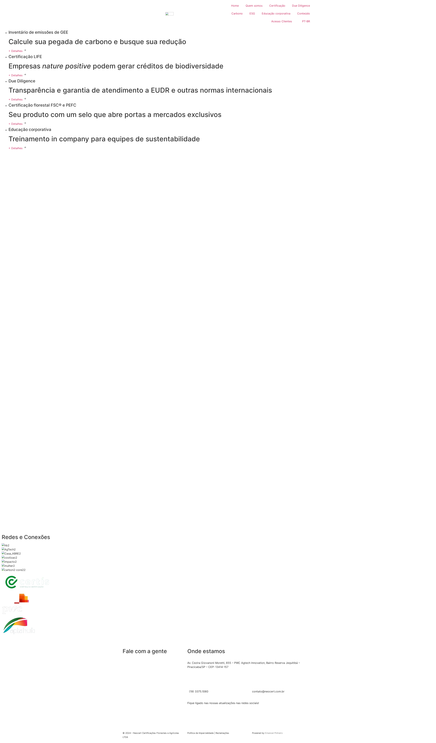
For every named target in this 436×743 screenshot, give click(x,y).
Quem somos (254, 5)
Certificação (277, 5)
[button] (218, 639)
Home (235, 5)
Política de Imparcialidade (200, 733)
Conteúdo (303, 13)
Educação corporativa (276, 13)
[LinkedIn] (250, 717)
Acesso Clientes (281, 21)
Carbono (237, 13)
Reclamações (222, 733)
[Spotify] (250, 721)
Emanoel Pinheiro (274, 733)
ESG (252, 13)
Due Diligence (301, 5)
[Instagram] (250, 713)
